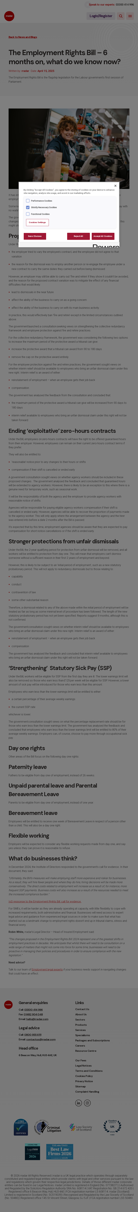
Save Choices (35, 236)
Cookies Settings (37, 222)
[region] (69, 214)
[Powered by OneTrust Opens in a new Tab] (105, 245)
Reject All (78, 236)
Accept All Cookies (103, 236)
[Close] (115, 185)
